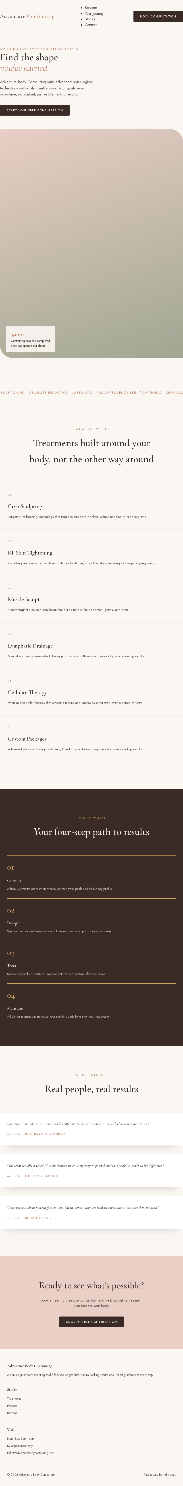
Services (91, 7)
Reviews (12, 1413)
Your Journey (94, 13)
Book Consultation (158, 16)
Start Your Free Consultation (35, 110)
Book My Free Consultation (91, 1322)
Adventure (27, 16)
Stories (90, 19)
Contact (90, 25)
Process (12, 1405)
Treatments (14, 1398)
